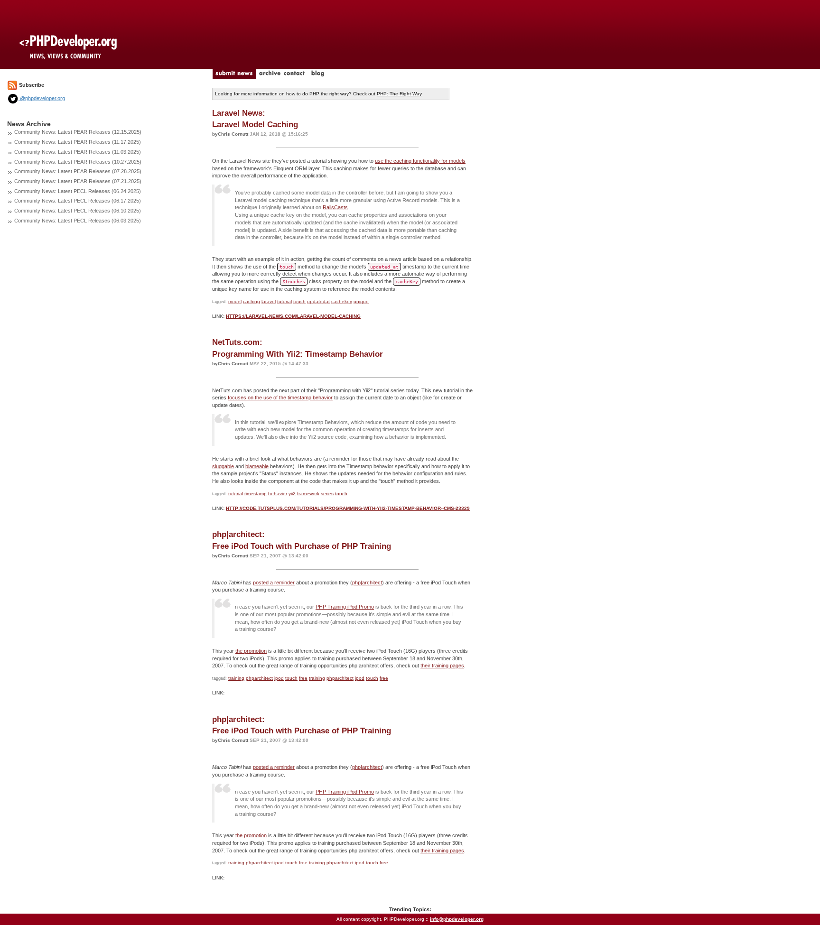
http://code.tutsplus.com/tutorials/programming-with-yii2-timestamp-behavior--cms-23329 (348, 508)
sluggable (223, 466)
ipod (279, 678)
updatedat (318, 301)
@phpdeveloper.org (42, 98)
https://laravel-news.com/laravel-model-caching (293, 316)
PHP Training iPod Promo (345, 607)
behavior (277, 493)
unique (361, 301)
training (236, 678)
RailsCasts (335, 207)
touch (299, 301)
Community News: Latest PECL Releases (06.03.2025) (77, 220)
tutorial (284, 301)
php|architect (367, 582)
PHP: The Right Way (399, 93)
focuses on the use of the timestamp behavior (280, 397)
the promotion (251, 651)
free (303, 678)
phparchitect (259, 678)
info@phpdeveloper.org (457, 919)
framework (308, 493)
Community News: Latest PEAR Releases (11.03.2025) (77, 152)
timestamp (255, 493)
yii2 (292, 493)
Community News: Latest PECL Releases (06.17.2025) (77, 201)
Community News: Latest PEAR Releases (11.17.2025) (77, 142)
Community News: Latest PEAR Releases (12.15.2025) (77, 132)
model (235, 301)
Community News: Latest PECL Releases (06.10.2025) (77, 210)
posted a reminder (274, 582)
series (327, 493)
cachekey (341, 301)
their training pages (442, 665)
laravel (268, 301)
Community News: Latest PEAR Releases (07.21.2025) (77, 181)
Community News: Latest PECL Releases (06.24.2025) (77, 191)
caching (251, 301)
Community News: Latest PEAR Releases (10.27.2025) (77, 162)
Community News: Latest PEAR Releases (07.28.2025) (77, 171)
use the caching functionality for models (420, 161)
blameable (257, 466)
